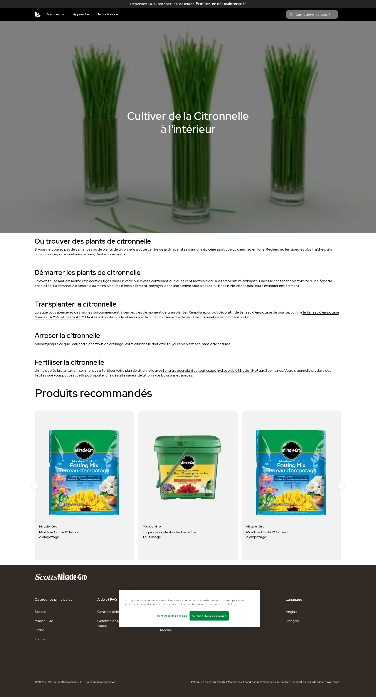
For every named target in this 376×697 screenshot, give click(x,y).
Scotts (40, 611)
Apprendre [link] (81, 14)
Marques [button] (53, 14)
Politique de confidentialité (208, 682)
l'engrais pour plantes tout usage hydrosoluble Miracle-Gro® (210, 370)
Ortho (39, 630)
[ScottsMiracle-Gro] (38, 14)
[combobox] (312, 14)
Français (292, 621)
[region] (189, 608)
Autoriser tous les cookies (209, 615)
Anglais (291, 611)
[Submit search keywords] (291, 15)
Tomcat (41, 639)
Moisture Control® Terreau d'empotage (174, 534)
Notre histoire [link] (108, 14)
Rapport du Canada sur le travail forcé (315, 682)
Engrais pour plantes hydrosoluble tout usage (77, 534)
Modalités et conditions (243, 682)
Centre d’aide (108, 611)
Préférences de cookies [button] (275, 682)
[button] (65, 13)
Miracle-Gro (44, 621)
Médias (166, 630)
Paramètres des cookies (171, 615)
